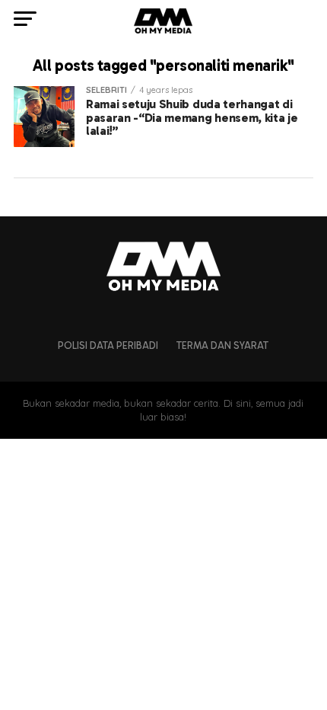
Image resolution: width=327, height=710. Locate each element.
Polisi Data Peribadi (108, 345)
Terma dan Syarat (222, 345)
